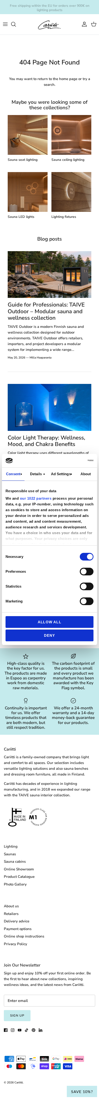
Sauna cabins (15, 861)
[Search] (16, 24)
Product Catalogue (19, 876)
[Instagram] (12, 1030)
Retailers (11, 913)
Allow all (49, 622)
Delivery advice (16, 921)
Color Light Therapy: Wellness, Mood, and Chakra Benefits (46, 441)
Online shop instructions (24, 936)
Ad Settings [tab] (61, 474)
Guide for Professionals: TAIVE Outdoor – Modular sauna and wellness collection (46, 311)
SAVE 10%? (82, 1091)
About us (11, 906)
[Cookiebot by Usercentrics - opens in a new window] (72, 460)
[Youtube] (19, 1030)
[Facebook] (5, 1030)
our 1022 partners (36, 498)
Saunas (10, 854)
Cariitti (18, 1082)
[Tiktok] (26, 1030)
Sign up (17, 1015)
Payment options (17, 928)
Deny (49, 635)
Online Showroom (19, 869)
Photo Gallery (15, 884)
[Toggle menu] (5, 24)
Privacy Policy (15, 944)
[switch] (86, 571)
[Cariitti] (49, 24)
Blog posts (49, 239)
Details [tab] (36, 474)
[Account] (83, 24)
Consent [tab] (13, 474)
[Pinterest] (33, 1030)
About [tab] (85, 474)
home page (68, 78)
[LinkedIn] (40, 1030)
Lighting (11, 846)
